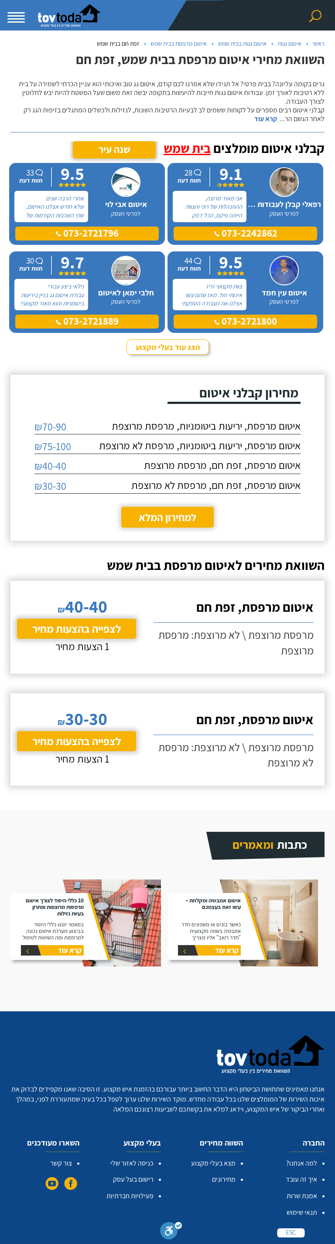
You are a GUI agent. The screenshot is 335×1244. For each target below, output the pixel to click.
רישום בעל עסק (133, 1179)
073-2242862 (248, 233)
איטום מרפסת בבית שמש (178, 43)
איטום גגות (289, 43)
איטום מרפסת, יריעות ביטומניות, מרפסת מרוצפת (206, 426)
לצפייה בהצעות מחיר (76, 628)
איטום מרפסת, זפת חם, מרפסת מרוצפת (222, 465)
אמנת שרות (302, 1195)
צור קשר (61, 1163)
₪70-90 (50, 427)
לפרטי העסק (284, 213)
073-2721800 (248, 321)
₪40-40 (50, 466)
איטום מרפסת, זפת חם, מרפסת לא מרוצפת (216, 485)
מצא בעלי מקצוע (213, 1163)
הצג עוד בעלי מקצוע (168, 347)
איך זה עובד (301, 1179)
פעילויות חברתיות (130, 1195)
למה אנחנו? (301, 1163)
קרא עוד (265, 119)
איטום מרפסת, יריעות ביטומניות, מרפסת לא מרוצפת (200, 445)
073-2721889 (90, 321)
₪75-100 (52, 446)
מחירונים (224, 1179)
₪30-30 (50, 486)
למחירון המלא (167, 517)
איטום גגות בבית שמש (242, 43)
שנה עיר (114, 149)
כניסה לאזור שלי (132, 1163)
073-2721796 (90, 233)
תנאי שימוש (302, 1212)
